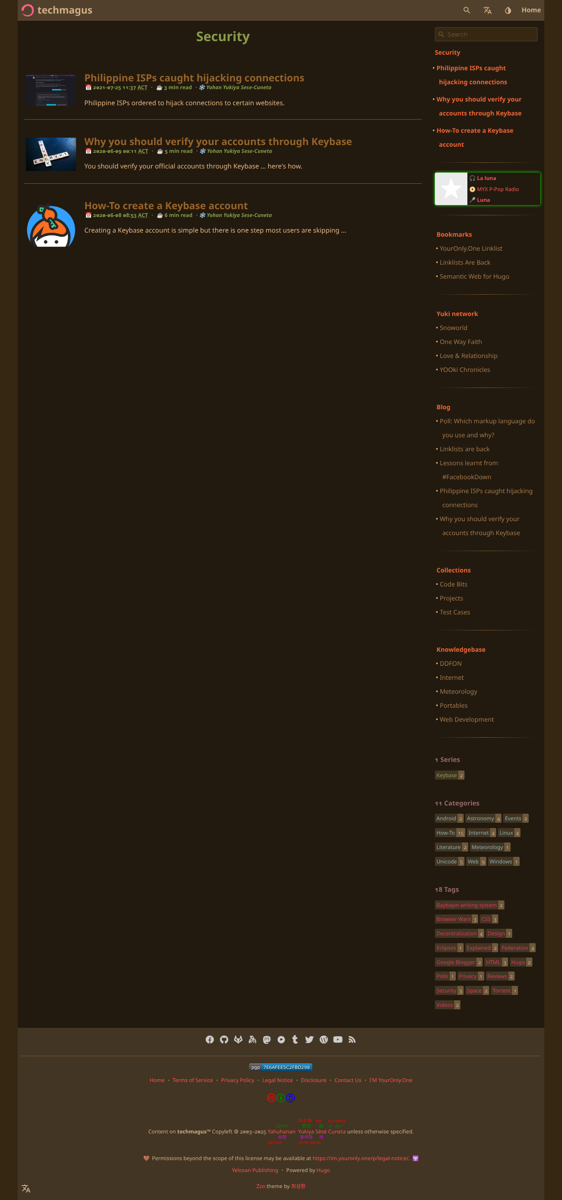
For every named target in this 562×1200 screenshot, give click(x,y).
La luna (487, 178)
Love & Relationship (468, 356)
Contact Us (347, 1080)
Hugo (323, 1170)
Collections (454, 570)
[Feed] (352, 1040)
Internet (452, 678)
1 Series (447, 759)
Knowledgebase (461, 650)
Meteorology (458, 692)
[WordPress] (323, 1040)
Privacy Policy (237, 1080)
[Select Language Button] (487, 10)
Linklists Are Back (465, 262)
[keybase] (252, 1040)
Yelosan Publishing (255, 1170)
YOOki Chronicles (465, 370)
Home (531, 9)
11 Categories (457, 803)
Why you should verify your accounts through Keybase (218, 141)
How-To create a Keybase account (166, 205)
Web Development (467, 719)
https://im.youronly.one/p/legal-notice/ (361, 1158)
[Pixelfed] (281, 1040)
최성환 (298, 1186)
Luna (483, 199)
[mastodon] (267, 1040)
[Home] (27, 10)
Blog (444, 407)
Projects (451, 598)
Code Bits (453, 584)
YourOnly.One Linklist (471, 249)
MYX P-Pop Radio (498, 189)
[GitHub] (224, 1040)
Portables (454, 706)
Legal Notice (277, 1080)
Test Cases (455, 612)
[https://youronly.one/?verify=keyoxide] (280, 1067)
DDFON (451, 664)
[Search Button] (467, 10)
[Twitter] (309, 1040)
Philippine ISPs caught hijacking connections (194, 78)
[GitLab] (238, 1040)
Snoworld (453, 328)
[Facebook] (210, 1040)
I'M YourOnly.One (391, 1080)
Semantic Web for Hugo (474, 276)
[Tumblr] (295, 1040)
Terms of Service (192, 1080)
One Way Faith (461, 342)
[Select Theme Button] (508, 10)
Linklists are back (465, 449)
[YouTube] (338, 1040)
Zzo (260, 1186)
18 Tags (447, 889)
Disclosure (313, 1080)
